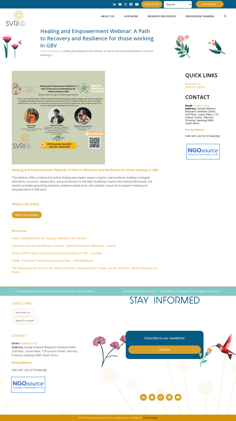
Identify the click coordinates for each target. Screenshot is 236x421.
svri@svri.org (201, 105)
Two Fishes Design (150, 417)
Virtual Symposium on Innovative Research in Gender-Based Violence (54, 291)
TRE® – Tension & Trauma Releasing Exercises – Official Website (52, 261)
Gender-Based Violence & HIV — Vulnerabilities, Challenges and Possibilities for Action (171, 291)
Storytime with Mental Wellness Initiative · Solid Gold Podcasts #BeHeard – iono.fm (64, 246)
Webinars (55, 51)
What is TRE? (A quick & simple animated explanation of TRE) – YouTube (57, 253)
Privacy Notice (194, 129)
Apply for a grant (195, 86)
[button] (225, 16)
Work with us (193, 84)
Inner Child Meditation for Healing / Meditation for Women (49, 238)
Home (43, 51)
